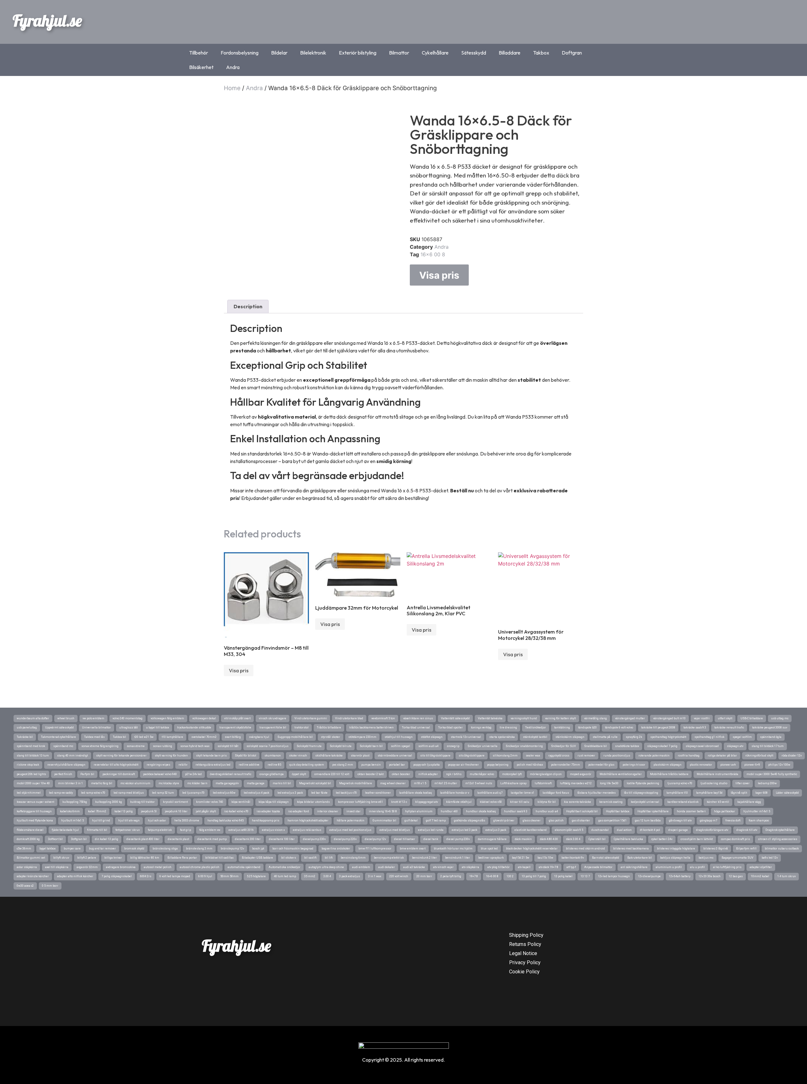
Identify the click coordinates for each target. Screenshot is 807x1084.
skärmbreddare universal (395, 755)
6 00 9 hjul (205, 876)
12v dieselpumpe (649, 876)
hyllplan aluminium (419, 811)
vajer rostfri (702, 718)
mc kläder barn (197, 783)
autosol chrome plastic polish (199, 867)
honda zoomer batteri (691, 811)
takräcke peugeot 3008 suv (769, 727)
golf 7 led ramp (436, 820)
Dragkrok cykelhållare (780, 830)
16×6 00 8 (492, 876)
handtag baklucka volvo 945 (225, 820)
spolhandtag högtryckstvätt (668, 737)
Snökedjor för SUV (563, 746)
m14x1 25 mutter (445, 783)
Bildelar (279, 52)
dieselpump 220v (345, 839)
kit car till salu (519, 801)
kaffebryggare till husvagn (34, 811)
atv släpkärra (470, 867)
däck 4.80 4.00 (549, 839)
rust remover (586, 755)
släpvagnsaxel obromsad (702, 746)
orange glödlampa (271, 774)
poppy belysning (497, 764)
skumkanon (272, 755)
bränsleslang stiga (165, 848)
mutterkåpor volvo (482, 774)
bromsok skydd (134, 848)
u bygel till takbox (157, 727)
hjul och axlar (157, 820)
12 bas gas (736, 876)
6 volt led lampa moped (175, 876)
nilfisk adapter (428, 774)
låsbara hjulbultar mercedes (596, 792)
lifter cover (742, 783)
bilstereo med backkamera (631, 848)
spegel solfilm (742, 737)
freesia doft (732, 820)
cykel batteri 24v (661, 839)
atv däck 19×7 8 (548, 867)
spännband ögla (770, 737)
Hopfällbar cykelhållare (653, 811)
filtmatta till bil (97, 830)
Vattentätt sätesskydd (455, 718)
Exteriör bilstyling (357, 52)
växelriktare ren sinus (418, 718)
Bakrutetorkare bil (639, 857)
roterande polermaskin (654, 755)
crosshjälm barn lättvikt (697, 839)
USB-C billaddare (751, 718)
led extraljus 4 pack (256, 792)
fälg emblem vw (209, 830)
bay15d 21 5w (520, 857)
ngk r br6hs (454, 774)
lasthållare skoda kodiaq (415, 792)
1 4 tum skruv (786, 876)
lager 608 (761, 792)
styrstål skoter (330, 737)
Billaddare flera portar (182, 857)
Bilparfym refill (746, 848)
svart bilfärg (233, 737)
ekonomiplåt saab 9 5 (569, 830)
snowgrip (453, 746)
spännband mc (63, 746)
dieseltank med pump (212, 839)
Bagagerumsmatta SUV (737, 857)
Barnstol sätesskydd (605, 857)
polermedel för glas (601, 764)
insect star (353, 811)
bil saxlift (310, 857)
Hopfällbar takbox (617, 811)
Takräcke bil (25, 737)
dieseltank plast (178, 839)
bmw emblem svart (413, 848)
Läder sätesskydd (787, 792)
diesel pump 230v (458, 839)
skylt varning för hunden (171, 755)
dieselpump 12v (375, 839)
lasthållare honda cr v (454, 792)
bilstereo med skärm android (585, 848)
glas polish (556, 820)
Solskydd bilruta (340, 746)
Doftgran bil (79, 839)
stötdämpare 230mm (362, 737)
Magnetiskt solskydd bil (315, 783)
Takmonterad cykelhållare (58, 737)
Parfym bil (87, 774)
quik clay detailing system (306, 764)
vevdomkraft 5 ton (383, 718)
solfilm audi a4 (428, 746)
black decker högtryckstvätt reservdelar (532, 848)
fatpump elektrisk (160, 830)
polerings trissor (634, 764)
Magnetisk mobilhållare (355, 783)
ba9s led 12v (770, 857)
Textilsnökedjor (535, 727)
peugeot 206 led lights (31, 774)
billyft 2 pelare (86, 857)
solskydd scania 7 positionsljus (267, 746)
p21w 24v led (193, 774)
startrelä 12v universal (466, 737)
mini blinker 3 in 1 (70, 783)
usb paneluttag (27, 727)
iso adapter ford (298, 811)
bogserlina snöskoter (336, 848)
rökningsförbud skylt (759, 755)
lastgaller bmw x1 (522, 792)
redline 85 (274, 764)
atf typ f (571, 867)
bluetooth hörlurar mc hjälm (453, 848)
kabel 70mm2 (97, 811)
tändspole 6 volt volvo (619, 727)
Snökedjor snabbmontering (524, 746)
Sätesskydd (473, 52)
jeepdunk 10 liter (176, 811)
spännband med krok (31, 746)
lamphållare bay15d (709, 792)
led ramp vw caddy (61, 792)
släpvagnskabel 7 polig (662, 746)
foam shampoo (759, 820)
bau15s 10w (545, 857)
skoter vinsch (298, 755)
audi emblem (361, 867)
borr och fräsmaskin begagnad (292, 848)
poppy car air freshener (463, 764)
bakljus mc (706, 857)
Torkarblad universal (416, 727)
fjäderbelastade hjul (65, 830)
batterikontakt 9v (572, 857)
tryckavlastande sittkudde (194, 727)
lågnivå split (739, 792)
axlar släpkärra (27, 867)
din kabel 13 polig (106, 839)
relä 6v (182, 764)
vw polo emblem (93, 718)
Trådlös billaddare (329, 727)
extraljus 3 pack (495, 830)
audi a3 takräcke (414, 867)
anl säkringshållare (634, 867)
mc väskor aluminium (135, 783)
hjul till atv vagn (129, 820)
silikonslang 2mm (505, 755)
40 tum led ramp (285, 876)
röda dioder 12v (791, 755)
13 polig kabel (563, 876)
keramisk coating (611, 801)
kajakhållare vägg (749, 801)
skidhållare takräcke (329, 755)
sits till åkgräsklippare (435, 755)
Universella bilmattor (96, 727)
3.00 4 (327, 876)
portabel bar (397, 764)
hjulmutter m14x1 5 (756, 811)
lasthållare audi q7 (489, 792)
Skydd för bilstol (245, 755)
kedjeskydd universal (645, 801)
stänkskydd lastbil (535, 737)
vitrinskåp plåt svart (237, 718)
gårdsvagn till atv (680, 820)
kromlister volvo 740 (209, 801)
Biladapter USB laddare (257, 857)
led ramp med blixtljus (128, 792)
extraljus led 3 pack (464, 830)
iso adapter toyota (268, 811)
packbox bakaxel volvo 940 (160, 774)
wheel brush (65, 718)
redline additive (249, 764)
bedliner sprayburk (491, 857)
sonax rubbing (162, 746)
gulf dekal (411, 820)
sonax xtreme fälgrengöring (100, 746)
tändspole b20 (587, 727)
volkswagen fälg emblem (167, 718)
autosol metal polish (157, 867)
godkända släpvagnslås (469, 820)
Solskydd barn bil (371, 746)
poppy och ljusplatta (426, 764)
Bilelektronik (313, 52)
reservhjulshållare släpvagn (66, 764)
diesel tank (430, 839)
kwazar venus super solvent (35, 801)
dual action (624, 830)
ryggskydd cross (558, 755)
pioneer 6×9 (752, 764)
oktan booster (401, 774)
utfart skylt (725, 718)
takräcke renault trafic (729, 727)
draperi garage (678, 830)
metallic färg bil (101, 783)
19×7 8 (473, 876)
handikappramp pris (265, 820)
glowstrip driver (503, 820)
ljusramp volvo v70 (679, 783)
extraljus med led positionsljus (350, 830)
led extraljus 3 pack (290, 792)
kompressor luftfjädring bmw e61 (360, 801)
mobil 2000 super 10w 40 (33, 783)
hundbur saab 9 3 (515, 811)
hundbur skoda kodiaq (481, 811)
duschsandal (600, 830)
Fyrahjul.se (47, 20)
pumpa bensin (371, 764)
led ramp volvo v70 (93, 792)
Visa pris (439, 275)
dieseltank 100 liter (282, 839)
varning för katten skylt (560, 718)
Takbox (541, 52)
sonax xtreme (136, 746)
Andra (233, 67)
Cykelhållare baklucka (628, 839)
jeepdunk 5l (149, 811)
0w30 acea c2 (25, 885)
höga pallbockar (724, 811)
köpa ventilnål (240, 801)
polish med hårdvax (530, 764)
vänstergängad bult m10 (669, 718)
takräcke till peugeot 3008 (658, 727)
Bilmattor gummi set (31, 857)
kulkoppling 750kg (74, 801)
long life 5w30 (609, 783)
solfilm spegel (400, 746)
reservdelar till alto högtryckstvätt (116, 764)
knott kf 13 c (399, 801)
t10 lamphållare (172, 737)
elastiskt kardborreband (530, 830)
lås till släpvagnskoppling (641, 792)
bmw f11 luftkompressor (375, 848)
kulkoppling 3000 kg (108, 801)
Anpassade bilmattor (598, 867)
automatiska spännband (244, 867)
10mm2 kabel (760, 876)
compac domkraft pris (735, 839)
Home (232, 88)
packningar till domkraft (118, 774)
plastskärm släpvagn (667, 764)
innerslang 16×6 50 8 (383, 811)
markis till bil (282, 783)
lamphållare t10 (677, 792)
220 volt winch (398, 876)
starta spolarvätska (502, 737)
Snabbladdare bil (595, 746)
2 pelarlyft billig (450, 876)
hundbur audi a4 (547, 811)
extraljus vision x (273, 830)
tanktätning (562, 727)
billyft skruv (61, 857)
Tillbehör (198, 52)
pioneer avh (728, 764)
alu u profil (697, 867)
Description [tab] (248, 306)
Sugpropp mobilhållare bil (295, 737)
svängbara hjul (259, 737)
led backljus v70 (346, 792)
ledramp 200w (767, 783)
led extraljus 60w (224, 792)
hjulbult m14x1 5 (72, 820)
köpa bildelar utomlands (313, 801)
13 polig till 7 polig (534, 876)
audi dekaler (386, 867)
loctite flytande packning (643, 783)
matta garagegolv (227, 783)
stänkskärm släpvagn (569, 737)
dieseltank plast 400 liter (143, 839)
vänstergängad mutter (630, 718)
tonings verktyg (481, 727)
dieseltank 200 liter (248, 839)
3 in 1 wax (374, 876)
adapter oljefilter (761, 867)
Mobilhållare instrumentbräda (717, 774)
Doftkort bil (55, 839)
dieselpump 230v (314, 839)
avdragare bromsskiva (121, 867)
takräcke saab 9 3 (694, 727)
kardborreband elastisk (683, 801)
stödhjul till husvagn (399, 737)
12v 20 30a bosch (710, 876)
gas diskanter (581, 820)
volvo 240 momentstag (127, 718)
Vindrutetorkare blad (349, 718)
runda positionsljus (616, 755)
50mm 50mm (229, 876)
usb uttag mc (779, 718)
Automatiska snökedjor (284, 867)
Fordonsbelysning (239, 52)
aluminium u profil (669, 867)
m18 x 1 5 (420, 783)
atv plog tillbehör (498, 867)
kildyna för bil (546, 801)
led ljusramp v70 (193, 792)
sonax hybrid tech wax (194, 746)
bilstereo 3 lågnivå (715, 848)
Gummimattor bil (384, 820)
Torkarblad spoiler (450, 727)
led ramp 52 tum (163, 792)
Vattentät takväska (490, 718)
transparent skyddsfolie (235, 727)
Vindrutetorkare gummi (310, 718)
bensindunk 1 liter (457, 857)
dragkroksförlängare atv (712, 830)
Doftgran (572, 52)
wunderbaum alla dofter (33, 718)
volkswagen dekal (204, 718)
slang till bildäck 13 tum (33, 755)
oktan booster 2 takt (370, 774)
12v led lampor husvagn (614, 876)
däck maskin (523, 839)
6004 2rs (145, 876)
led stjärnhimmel (29, 792)
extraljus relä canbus (307, 830)
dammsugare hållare (492, 839)
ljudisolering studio (713, 783)
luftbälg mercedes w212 (576, 783)
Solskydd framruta (309, 746)
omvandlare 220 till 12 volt (331, 774)
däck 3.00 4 (573, 839)
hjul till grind (101, 820)
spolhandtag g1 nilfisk (709, 737)
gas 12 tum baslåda (648, 820)
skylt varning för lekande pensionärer (121, 755)
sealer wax (533, 755)
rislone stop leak (28, 764)
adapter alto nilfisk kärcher (75, 876)
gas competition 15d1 (612, 820)
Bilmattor (399, 52)
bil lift (329, 857)
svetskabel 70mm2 (204, 737)
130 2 (510, 876)
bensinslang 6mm (353, 857)
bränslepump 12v (232, 848)
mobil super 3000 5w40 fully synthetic (771, 774)
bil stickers (288, 857)
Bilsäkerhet (201, 67)
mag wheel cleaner (393, 783)
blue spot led (489, 848)
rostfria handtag (689, 755)
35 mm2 (309, 876)
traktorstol (301, 727)
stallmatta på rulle (605, 737)
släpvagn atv (735, 746)
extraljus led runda (431, 830)
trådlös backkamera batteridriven (371, 727)
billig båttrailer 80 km (144, 857)
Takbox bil (119, 737)
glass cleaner (532, 820)
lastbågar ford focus (556, 792)
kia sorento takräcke (577, 801)
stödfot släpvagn (432, 737)
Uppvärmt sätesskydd (59, 727)
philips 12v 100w (779, 764)
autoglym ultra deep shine (326, 867)
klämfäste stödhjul (459, 801)
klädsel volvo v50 (491, 801)
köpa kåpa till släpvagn (273, 801)
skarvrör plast (360, 755)
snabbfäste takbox (627, 746)
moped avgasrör (580, 774)
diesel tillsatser (404, 839)
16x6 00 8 (433, 254)
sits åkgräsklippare (472, 755)
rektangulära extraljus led (212, 764)
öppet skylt (299, 774)
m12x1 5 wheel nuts (478, 783)
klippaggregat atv (426, 801)
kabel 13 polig (123, 811)
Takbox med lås (94, 737)
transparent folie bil (272, 727)
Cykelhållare (435, 52)
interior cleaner (327, 811)
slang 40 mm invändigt (72, 755)
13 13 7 (585, 876)
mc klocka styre (169, 783)
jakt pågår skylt (206, 811)
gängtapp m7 (708, 820)
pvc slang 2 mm (342, 764)
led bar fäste (319, 792)
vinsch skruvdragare (272, 718)
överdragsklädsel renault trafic (230, 774)
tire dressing (508, 727)
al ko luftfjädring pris (727, 867)
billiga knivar (113, 857)
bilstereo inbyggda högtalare (676, 848)
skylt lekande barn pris (211, 755)
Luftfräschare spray (513, 783)
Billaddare (509, 52)
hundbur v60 (449, 811)
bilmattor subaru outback (782, 848)
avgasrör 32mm (87, 867)
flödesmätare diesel (30, 830)
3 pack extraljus (349, 876)
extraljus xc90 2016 (241, 830)
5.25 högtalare (256, 876)
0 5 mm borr (50, 885)
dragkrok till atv (746, 830)
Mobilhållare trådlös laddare (669, 774)
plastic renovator (701, 764)
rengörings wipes (158, 764)
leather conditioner (378, 792)
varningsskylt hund (524, 718)
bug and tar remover (102, 848)
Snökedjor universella (482, 746)
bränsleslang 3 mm (199, 848)
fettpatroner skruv (127, 830)
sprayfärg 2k (634, 737)
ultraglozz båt (128, 727)
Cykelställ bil (597, 839)
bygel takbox (47, 848)
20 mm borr (424, 876)
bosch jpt (258, 848)
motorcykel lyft (512, 774)
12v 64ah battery (679, 876)
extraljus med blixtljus (395, 830)
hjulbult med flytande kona (35, 820)
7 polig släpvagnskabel (117, 876)
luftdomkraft (543, 783)
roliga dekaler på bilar (722, 755)
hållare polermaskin (350, 820)
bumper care (72, 848)
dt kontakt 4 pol (650, 830)
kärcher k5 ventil (718, 801)
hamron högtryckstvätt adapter (307, 820)
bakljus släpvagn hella (675, 857)
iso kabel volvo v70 (236, 811)
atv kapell (524, 867)
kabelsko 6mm (70, 811)
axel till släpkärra (56, 867)
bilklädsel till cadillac (219, 857)
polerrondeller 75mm (565, 764)
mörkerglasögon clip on (546, 774)
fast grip (185, 830)
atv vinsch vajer (443, 867)
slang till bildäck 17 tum (768, 746)
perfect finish (63, 774)
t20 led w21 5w (144, 737)
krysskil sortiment (175, 801)
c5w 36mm (24, 848)
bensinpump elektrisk (389, 857)
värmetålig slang (595, 718)
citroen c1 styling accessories (777, 839)
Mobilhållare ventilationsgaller (621, 774)
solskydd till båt (228, 746)
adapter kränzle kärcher (33, 876)
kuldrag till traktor (142, 801)
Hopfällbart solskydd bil (582, 811)
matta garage (255, 783)
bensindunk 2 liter (424, 857)
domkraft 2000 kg (28, 839)
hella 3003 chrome (186, 820)
